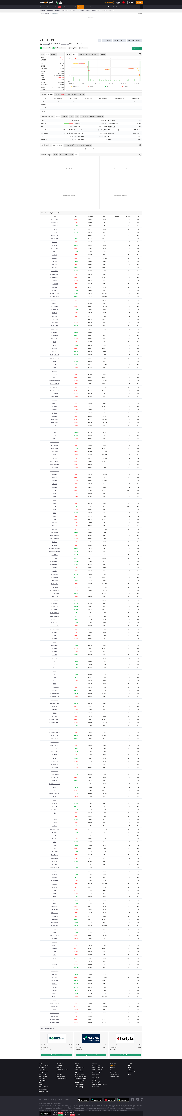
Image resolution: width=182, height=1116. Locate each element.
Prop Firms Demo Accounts (99, 1084)
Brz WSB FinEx (54, 332)
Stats (47, 54)
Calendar (42, 10)
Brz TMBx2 (54, 635)
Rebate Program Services (81, 1078)
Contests (111, 10)
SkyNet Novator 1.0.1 (54, 784)
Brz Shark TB (54, 735)
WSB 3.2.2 (54, 458)
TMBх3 (54, 848)
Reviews (102, 7)
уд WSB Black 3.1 (54, 274)
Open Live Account (56, 1055)
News (95, 7)
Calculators (50, 10)
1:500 (54, 500)
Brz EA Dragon (54, 606)
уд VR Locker (54, 219)
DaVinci (54, 958)
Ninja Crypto (54, 1006)
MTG (54, 758)
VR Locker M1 (54, 467)
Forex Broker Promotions (98, 1073)
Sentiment (57, 10)
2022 (66, 155)
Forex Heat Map (43, 1088)
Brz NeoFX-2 (54, 645)
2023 (71, 155)
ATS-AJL (54, 668)
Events (79, 1113)
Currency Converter (43, 1091)
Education (104, 10)
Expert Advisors (78, 1082)
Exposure (88, 145)
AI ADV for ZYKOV (54, 867)
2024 (76, 155)
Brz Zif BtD (54, 648)
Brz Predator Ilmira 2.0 (54, 719)
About (129, 1073)
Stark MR (54, 945)
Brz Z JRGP (54, 861)
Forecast (81, 94)
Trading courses (79, 1086)
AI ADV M (54, 835)
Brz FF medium (54, 971)
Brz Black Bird (54, 580)
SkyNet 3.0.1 (54, 761)
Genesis (54, 987)
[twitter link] (137, 1099)
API (111, 1069)
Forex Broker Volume (97, 1071)
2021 (61, 155)
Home (41, 7)
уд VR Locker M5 (54, 461)
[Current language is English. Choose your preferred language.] (123, 2)
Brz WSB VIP (54, 300)
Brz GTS (54, 567)
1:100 (54, 493)
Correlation (65, 10)
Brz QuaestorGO (55, 774)
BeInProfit (54, 313)
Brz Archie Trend (54, 1019)
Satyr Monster (54, 1016)
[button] (107, 40)
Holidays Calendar (43, 1071)
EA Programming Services (81, 1073)
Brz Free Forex (54, 574)
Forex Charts (59, 1074)
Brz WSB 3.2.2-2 (55, 687)
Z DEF (54, 890)
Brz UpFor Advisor (54, 561)
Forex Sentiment (60, 1076)
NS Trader (54, 242)
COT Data (41, 1082)
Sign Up (139, 2)
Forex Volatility (42, 1074)
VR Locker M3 (54, 767)
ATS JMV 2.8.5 (54, 438)
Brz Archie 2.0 (54, 235)
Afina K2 (54, 474)
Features (112, 1067)
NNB (54, 342)
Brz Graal (54, 258)
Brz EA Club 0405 (54, 535)
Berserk (54, 1000)
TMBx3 (54, 929)
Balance (81, 54)
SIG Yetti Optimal (54, 1003)
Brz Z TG (54, 803)
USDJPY (55, 1114)
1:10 (54, 490)
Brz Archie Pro (54, 306)
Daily (77, 116)
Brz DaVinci (54, 229)
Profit (88, 54)
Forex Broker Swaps (97, 1069)
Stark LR (54, 938)
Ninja (54, 1009)
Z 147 (54, 787)
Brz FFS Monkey (54, 745)
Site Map (53, 1100)
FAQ (129, 1065)
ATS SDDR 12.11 (54, 387)
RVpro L (54, 884)
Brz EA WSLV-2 (54, 809)
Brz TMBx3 (54, 638)
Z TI (54, 813)
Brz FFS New (54, 751)
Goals (68, 94)
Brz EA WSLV (54, 532)
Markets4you (65, 44)
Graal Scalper (54, 851)
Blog (129, 1074)
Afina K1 (54, 487)
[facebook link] (132, 1099)
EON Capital (54, 858)
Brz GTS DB (54, 716)
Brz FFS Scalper (54, 742)
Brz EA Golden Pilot (54, 593)
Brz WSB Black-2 (54, 693)
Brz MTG (54, 755)
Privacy (46, 1100)
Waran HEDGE (54, 271)
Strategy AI (66, 7)
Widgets (112, 1065)
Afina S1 (54, 477)
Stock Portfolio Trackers (81, 1088)
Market (74, 7)
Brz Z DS (54, 871)
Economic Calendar (44, 1065)
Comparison (95, 1086)
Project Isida (54, 445)
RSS (111, 1071)
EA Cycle (54, 542)
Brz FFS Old (54, 748)
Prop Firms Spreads (97, 1082)
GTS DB (54, 713)
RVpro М (54, 887)
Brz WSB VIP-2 (54, 700)
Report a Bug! (131, 1071)
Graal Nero (54, 426)
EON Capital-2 (54, 906)
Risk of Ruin (84, 116)
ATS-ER (54, 661)
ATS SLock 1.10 (54, 393)
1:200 (54, 496)
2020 (55, 155)
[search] (142, 7)
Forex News (42, 1078)
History (80, 145)
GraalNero (54, 429)
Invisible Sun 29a (54, 935)
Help (129, 1067)
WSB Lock (54, 264)
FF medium (54, 964)
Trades (58, 116)
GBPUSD (67, 1112)
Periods (50, 94)
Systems (80, 7)
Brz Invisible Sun (54, 703)
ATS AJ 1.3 (54, 374)
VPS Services (78, 1069)
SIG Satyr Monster (54, 1013)
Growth (75, 54)
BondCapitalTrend (54, 587)
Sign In (131, 2)
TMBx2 (54, 955)
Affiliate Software (114, 1074)
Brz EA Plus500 (54, 619)
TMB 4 (54, 642)
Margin (102, 54)
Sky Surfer (54, 413)
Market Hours (80, 10)
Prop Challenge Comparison (99, 1081)
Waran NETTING (54, 384)
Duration (92, 116)
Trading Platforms (79, 1080)
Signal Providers (79, 1071)
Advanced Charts (114, 1076)
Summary (64, 116)
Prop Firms (116, 7)
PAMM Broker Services (80, 1076)
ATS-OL (54, 671)
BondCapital (54, 419)
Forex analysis (42, 1080)
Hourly (71, 116)
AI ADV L (54, 826)
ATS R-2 (54, 432)
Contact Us (131, 1069)
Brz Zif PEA (54, 655)
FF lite (54, 961)
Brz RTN (55, 819)
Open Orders (69, 145)
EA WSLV (54, 529)
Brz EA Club (55, 555)
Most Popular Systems (62, 1069)
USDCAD (67, 1114)
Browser (74, 94)
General (53, 54)
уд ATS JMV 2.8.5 (54, 442)
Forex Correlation (43, 1076)
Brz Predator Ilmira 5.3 (54, 729)
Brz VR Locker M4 (54, 464)
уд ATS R (54, 348)
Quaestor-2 (54, 726)
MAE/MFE (100, 116)
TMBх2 (54, 845)
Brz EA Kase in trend (54, 548)
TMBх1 (54, 842)
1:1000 (54, 503)
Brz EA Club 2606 (54, 613)
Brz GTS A (54, 706)
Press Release (95, 1074)
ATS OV (54, 368)
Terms (40, 1100)
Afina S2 (54, 480)
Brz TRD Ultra (54, 222)
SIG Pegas (54, 974)
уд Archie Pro (54, 309)
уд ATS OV (54, 371)
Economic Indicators (44, 1089)
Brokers (109, 7)
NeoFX (54, 251)
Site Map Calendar (63, 1100)
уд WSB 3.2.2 (54, 280)
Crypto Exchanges (79, 1084)
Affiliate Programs (79, 1074)
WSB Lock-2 (55, 522)
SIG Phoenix (54, 977)
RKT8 (54, 455)
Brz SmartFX (54, 326)
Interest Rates (96, 10)
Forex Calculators (43, 1086)
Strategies (59, 1071)
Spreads (88, 10)
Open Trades (57, 145)
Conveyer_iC (46, 44)
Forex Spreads (96, 1065)
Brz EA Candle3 (54, 600)
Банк (54, 932)
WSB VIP (54, 303)
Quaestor (54, 400)
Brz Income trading (54, 626)
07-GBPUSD (55, 951)
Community (88, 7)
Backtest (57, 7)
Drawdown (95, 54)
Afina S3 (54, 484)
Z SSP (54, 897)
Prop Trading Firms (79, 1067)
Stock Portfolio (114, 1073)
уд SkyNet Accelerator (54, 380)
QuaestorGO (54, 777)
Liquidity (41, 1084)
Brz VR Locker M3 (54, 471)
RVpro (54, 903)
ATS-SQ (54, 664)
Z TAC (54, 796)
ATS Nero (54, 997)
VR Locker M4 (54, 771)
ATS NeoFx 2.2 (54, 993)
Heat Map (72, 10)
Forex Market (42, 1073)
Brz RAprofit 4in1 (54, 355)
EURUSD (55, 1112)
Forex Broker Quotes (97, 1067)
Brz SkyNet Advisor (54, 293)
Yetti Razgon (54, 916)
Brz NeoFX (54, 255)
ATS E (54, 361)
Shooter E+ (54, 287)
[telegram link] (142, 1099)
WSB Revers (55, 319)
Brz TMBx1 (54, 632)
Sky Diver (54, 406)
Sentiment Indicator (61, 1078)
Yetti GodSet (54, 919)
